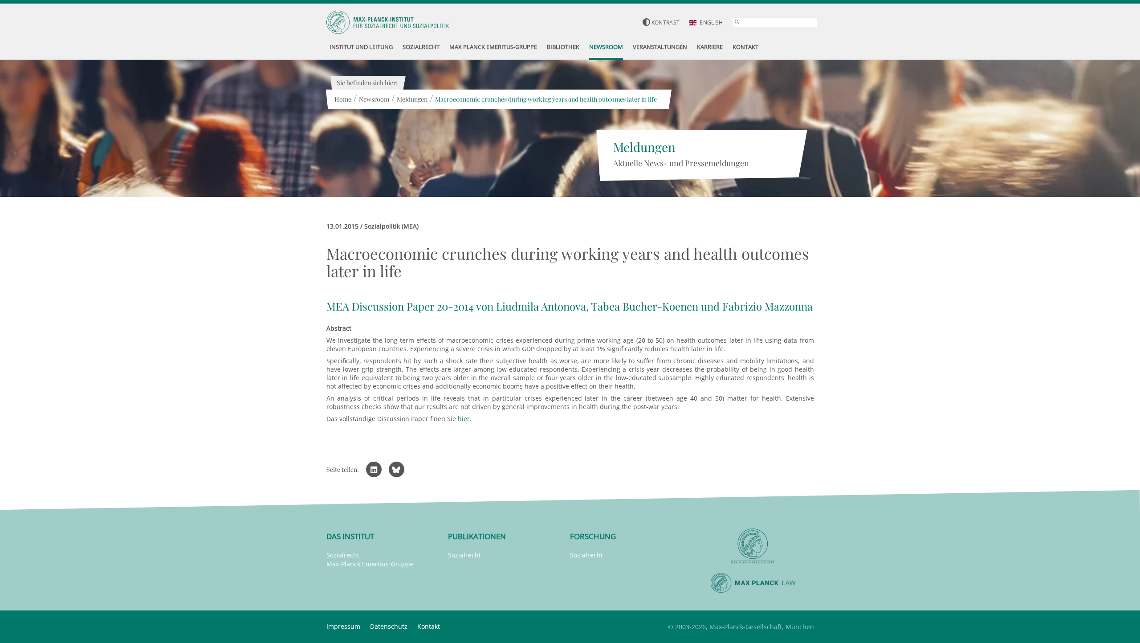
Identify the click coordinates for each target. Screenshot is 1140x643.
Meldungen (412, 99)
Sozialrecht (342, 555)
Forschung (593, 536)
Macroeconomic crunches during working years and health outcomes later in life (546, 99)
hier (464, 418)
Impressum (343, 626)
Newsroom (374, 99)
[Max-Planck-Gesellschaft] (753, 546)
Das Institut (350, 536)
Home (342, 99)
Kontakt (428, 626)
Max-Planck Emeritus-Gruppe (370, 564)
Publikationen (477, 536)
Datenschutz (388, 626)
